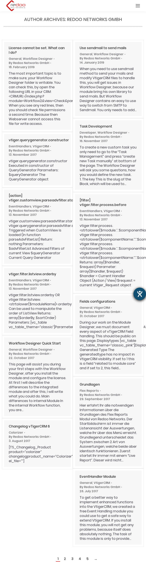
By (29, 63)
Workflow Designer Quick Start (35, 343)
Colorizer (16, 432)
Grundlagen (90, 384)
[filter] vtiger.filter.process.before (103, 202)
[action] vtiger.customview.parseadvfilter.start (42, 198)
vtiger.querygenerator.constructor (39, 140)
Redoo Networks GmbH (94, 19)
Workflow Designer (38, 59)
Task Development (96, 126)
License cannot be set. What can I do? (37, 50)
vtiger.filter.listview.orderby (32, 274)
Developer (88, 132)
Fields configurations (97, 301)
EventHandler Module (98, 476)
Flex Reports (89, 390)
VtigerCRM (41, 146)
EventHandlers (20, 146)
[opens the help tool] (139, 294)
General (15, 59)
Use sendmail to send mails (103, 47)
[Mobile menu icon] (137, 5)
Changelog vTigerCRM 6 (29, 426)
